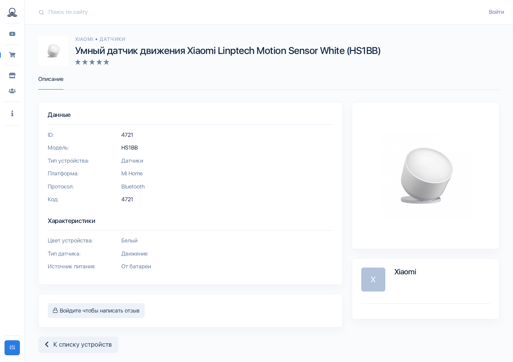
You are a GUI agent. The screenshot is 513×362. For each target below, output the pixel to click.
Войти (496, 12)
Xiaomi (85, 39)
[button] (12, 113)
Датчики (112, 39)
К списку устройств (80, 344)
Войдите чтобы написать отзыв (99, 310)
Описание (50, 79)
